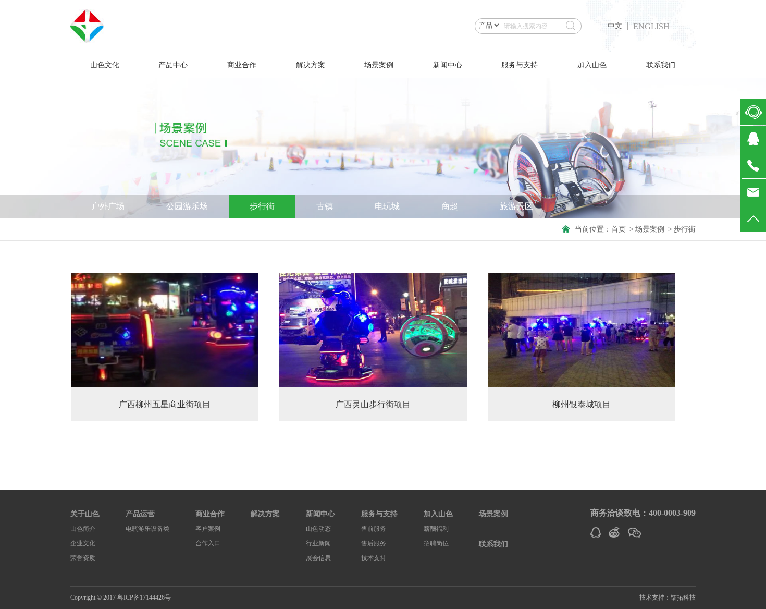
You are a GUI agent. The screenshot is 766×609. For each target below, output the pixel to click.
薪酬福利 (436, 528)
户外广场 (108, 206)
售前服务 (373, 528)
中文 (615, 26)
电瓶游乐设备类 (147, 528)
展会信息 (318, 558)
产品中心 (173, 65)
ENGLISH (651, 26)
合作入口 (207, 543)
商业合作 (241, 65)
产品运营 (140, 514)
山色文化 (104, 65)
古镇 (324, 206)
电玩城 (387, 206)
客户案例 (207, 528)
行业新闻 (318, 543)
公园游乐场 (187, 206)
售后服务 (373, 543)
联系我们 (660, 65)
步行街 (262, 206)
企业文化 (82, 543)
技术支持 (373, 558)
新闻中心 (447, 65)
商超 (449, 206)
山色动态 (318, 528)
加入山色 (592, 65)
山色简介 (82, 528)
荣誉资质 (82, 558)
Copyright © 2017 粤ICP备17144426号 (120, 597)
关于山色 (85, 514)
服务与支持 (519, 65)
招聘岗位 (436, 543)
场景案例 (378, 65)
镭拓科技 (683, 597)
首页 (618, 229)
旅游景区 (516, 206)
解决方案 (310, 65)
